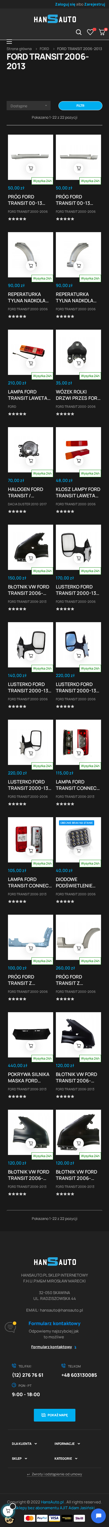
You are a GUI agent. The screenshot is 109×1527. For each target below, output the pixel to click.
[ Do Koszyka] (30, 168)
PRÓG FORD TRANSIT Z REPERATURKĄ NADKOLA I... (24, 979)
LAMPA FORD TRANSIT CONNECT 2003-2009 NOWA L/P (29, 882)
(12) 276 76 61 (27, 1375)
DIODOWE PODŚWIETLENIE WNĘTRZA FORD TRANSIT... (74, 882)
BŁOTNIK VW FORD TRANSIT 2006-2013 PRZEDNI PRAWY (28, 1175)
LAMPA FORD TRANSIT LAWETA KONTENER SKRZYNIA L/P (27, 394)
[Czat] (98, 1515)
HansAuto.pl (53, 1502)
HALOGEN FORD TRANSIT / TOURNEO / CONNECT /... (25, 492)
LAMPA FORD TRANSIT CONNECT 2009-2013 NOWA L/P (77, 784)
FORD (12, 406)
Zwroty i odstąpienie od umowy (54, 1474)
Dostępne (29, 105)
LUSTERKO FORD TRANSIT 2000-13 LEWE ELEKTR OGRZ (78, 687)
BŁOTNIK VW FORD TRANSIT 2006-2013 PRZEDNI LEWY (78, 1175)
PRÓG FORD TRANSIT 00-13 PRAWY (73, 199)
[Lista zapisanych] (90, 32)
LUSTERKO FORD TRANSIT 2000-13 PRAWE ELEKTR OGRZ (28, 784)
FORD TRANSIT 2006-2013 (27, 601)
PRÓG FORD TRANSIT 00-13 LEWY (25, 199)
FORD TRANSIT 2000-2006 (28, 211)
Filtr (80, 105)
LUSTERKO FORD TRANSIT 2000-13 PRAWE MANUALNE (29, 687)
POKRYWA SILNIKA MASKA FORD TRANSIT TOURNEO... (28, 1077)
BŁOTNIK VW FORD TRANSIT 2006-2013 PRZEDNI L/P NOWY (28, 589)
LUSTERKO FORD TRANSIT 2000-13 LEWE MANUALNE (76, 589)
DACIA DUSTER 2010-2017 (27, 504)
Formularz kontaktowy (51, 1346)
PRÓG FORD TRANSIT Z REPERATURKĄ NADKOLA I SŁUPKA (77, 979)
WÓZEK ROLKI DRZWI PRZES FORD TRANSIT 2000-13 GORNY (78, 394)
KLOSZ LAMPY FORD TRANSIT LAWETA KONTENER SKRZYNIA (78, 492)
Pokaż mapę (58, 1415)
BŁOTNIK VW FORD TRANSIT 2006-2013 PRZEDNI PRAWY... (76, 1077)
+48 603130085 (79, 1375)
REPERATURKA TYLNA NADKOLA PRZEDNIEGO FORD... (27, 297)
